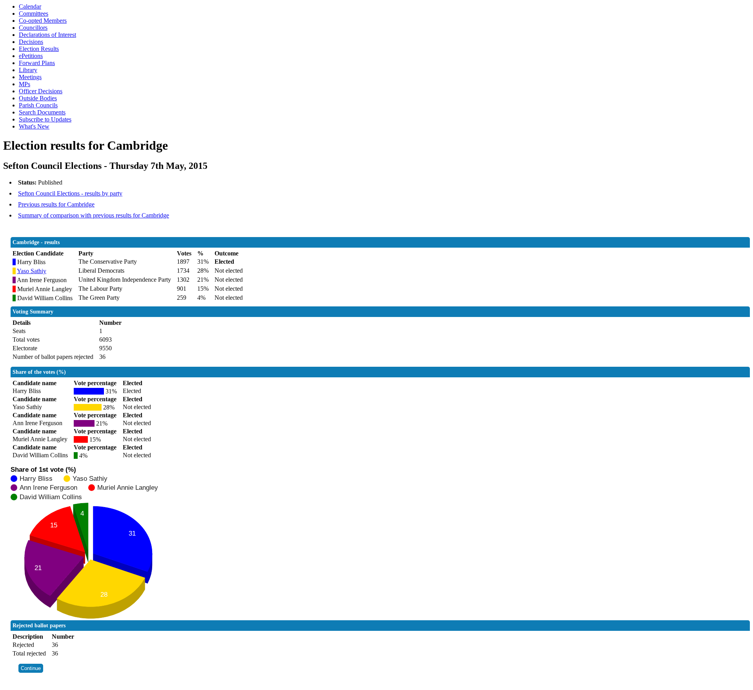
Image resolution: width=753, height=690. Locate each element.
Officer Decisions (40, 91)
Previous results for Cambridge (56, 204)
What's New (34, 126)
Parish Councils (38, 105)
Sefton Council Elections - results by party (70, 193)
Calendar (30, 6)
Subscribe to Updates (45, 119)
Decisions (31, 41)
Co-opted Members (43, 20)
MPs (24, 84)
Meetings (30, 77)
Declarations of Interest (47, 34)
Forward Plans (37, 63)
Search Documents (42, 112)
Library (28, 70)
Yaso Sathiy (31, 271)
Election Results (39, 48)
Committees (33, 13)
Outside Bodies (38, 98)
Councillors (33, 27)
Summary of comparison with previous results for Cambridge (93, 215)
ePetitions (31, 56)
